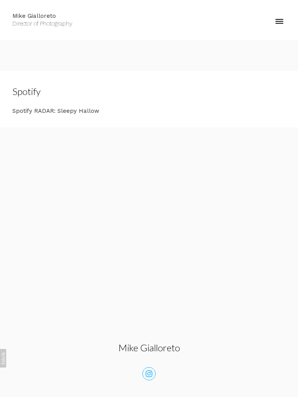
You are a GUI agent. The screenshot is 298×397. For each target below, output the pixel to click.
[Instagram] (149, 373)
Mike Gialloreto (149, 347)
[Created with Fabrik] (3, 358)
